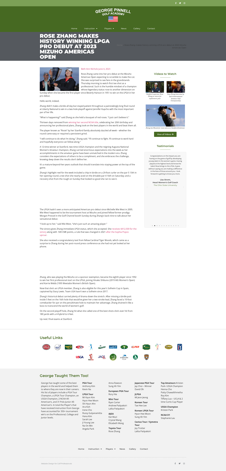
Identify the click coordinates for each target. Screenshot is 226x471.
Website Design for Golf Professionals (56, 463)
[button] (147, 187)
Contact (151, 28)
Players (107, 28)
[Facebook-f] (175, 463)
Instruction (89, 28)
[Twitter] (180, 3)
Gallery (136, 28)
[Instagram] (184, 3)
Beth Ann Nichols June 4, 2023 (95, 68)
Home (74, 28)
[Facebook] (176, 3)
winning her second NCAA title (83, 122)
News (123, 28)
